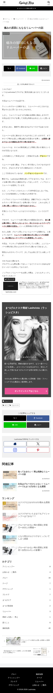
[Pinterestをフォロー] (38, 449)
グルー (13, 674)
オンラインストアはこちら (26, 391)
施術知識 (39, 674)
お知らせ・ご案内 (39, 685)
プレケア (13, 681)
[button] (43, 68)
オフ (6, 405)
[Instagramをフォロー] (15, 449)
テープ (39, 678)
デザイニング (14, 685)
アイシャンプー (14, 678)
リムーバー (8, 401)
